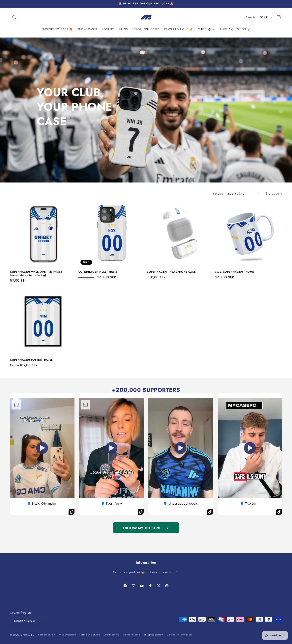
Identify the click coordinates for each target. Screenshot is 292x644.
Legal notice (111, 634)
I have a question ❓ (164, 572)
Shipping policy (153, 634)
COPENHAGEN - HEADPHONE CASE (171, 272)
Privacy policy (67, 634)
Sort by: (218, 194)
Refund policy (46, 634)
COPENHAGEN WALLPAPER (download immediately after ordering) (36, 273)
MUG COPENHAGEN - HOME (234, 272)
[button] (14, 17)
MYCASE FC (27, 634)
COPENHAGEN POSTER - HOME (31, 360)
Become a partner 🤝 (129, 572)
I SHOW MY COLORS (142, 527)
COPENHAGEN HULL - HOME (98, 272)
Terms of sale (131, 634)
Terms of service (89, 634)
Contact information (179, 634)
